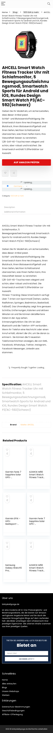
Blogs (4, 687)
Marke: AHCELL (27, 424)
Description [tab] (9, 207)
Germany (18, 186)
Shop (15, 12)
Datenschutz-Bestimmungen (16, 706)
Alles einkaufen (9, 683)
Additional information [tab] (14, 211)
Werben (6, 695)
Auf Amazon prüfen (26, 162)
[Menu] (3, 3)
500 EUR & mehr (31, 12)
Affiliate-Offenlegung (12, 714)
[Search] (49, 3)
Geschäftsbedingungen (13, 710)
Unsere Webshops (10, 691)
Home (5, 12)
